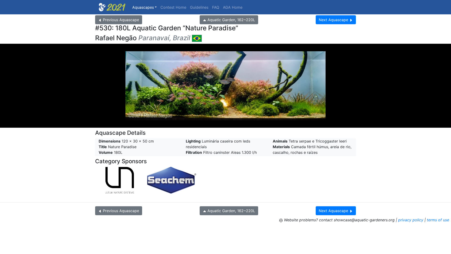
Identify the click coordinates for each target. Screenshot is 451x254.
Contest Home (173, 7)
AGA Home (232, 7)
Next (333, 19)
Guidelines (199, 7)
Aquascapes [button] (143, 7)
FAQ (215, 7)
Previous (121, 19)
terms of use (438, 220)
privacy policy (410, 220)
